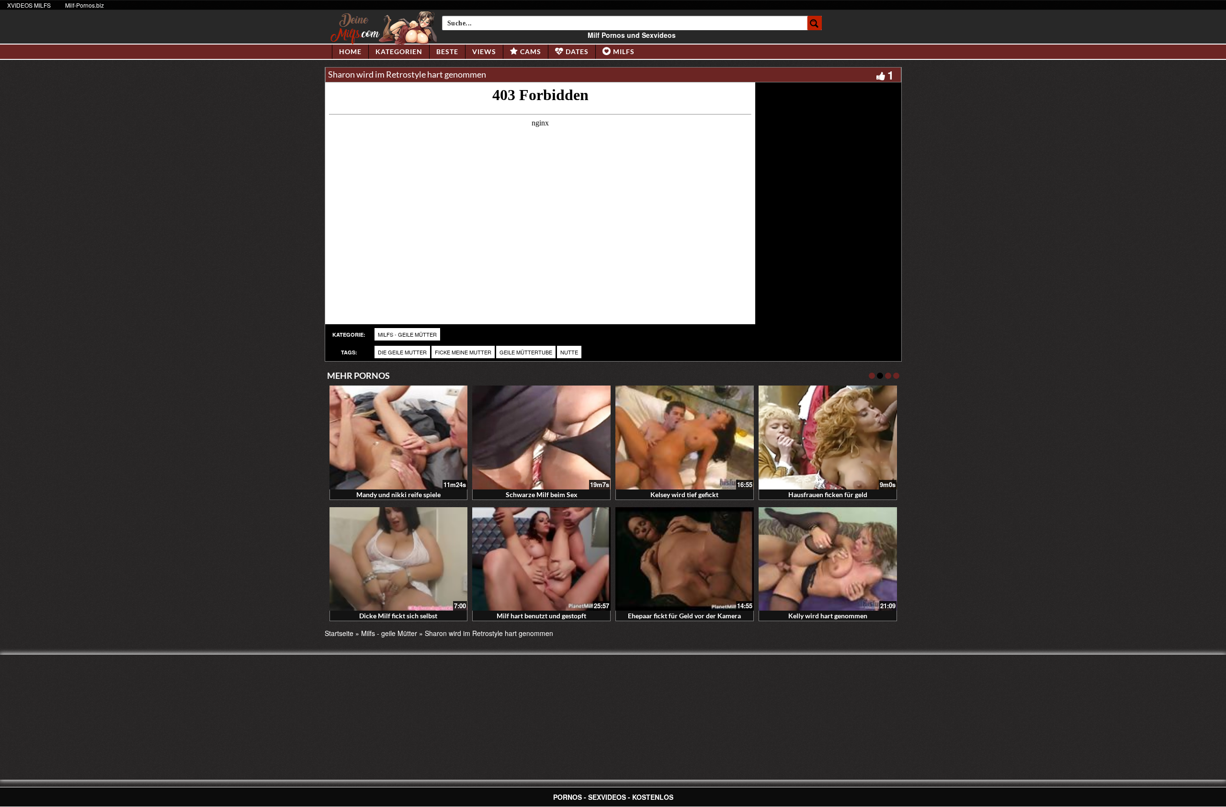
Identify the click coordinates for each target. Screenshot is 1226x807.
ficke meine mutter (463, 352)
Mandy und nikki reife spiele (398, 494)
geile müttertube (525, 352)
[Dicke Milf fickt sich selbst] (398, 559)
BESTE (447, 51)
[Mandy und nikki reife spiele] (398, 437)
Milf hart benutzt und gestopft (541, 616)
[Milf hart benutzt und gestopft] (541, 559)
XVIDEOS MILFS (29, 5)
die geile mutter (402, 352)
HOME (350, 51)
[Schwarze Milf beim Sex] (541, 437)
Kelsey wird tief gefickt (684, 494)
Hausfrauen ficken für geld (827, 494)
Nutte (569, 352)
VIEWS (484, 51)
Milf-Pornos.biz (84, 5)
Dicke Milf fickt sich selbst (398, 616)
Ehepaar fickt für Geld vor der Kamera (684, 616)
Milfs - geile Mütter (407, 334)
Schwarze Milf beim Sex (542, 494)
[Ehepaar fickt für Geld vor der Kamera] (684, 559)
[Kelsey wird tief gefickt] (684, 437)
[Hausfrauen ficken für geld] (828, 437)
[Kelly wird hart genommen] (828, 559)
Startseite (339, 633)
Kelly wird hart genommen (827, 616)
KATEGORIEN (398, 51)
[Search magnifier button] (814, 23)
